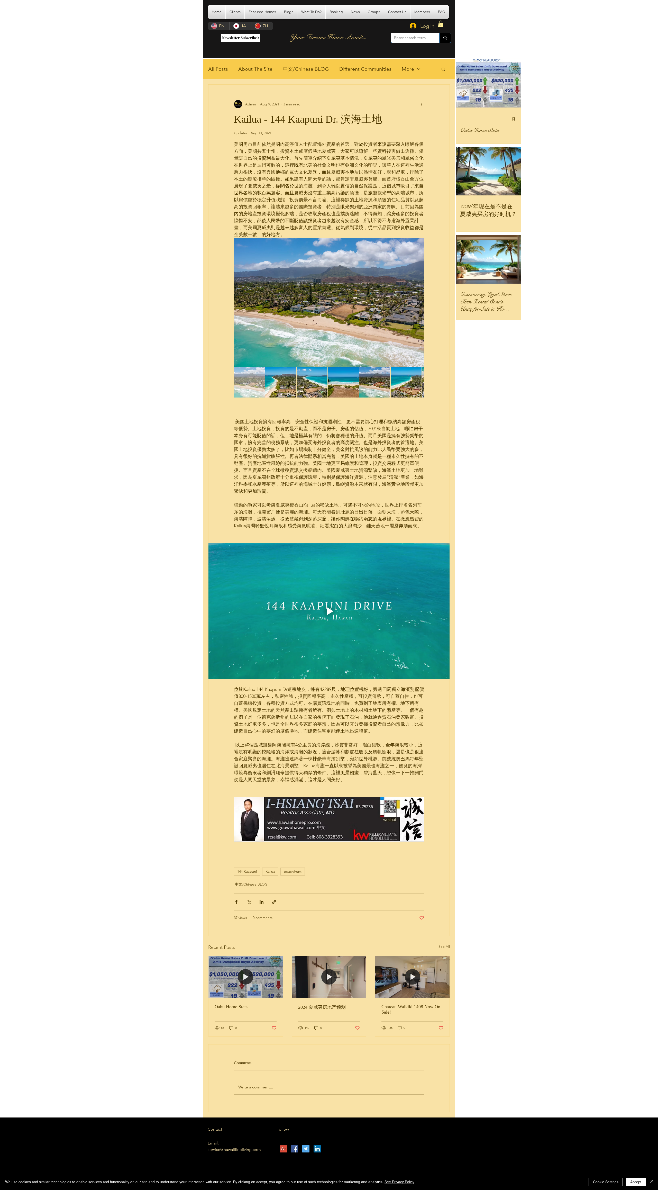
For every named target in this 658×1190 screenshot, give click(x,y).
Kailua (270, 871)
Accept (635, 1181)
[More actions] (421, 104)
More (408, 69)
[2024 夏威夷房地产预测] (329, 977)
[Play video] (329, 611)
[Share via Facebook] (236, 901)
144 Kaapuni (247, 871)
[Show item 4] (343, 382)
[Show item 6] (406, 382)
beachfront (292, 871)
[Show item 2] (280, 382)
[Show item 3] (312, 382)
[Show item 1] (249, 382)
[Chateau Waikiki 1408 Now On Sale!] (412, 977)
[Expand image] (329, 302)
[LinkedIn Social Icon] (317, 1148)
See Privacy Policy (399, 1181)
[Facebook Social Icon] (294, 1148)
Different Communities (365, 69)
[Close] (652, 1182)
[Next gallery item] (418, 303)
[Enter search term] (445, 38)
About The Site (255, 69)
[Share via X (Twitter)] (248, 901)
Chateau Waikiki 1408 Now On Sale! (410, 1009)
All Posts (218, 69)
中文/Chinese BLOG (306, 69)
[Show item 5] (374, 382)
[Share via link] (274, 901)
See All (444, 946)
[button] (262, 12)
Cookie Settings (605, 1181)
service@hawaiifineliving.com (234, 1149)
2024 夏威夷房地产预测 (322, 1007)
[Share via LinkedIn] (261, 901)
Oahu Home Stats (231, 1006)
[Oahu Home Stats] (245, 977)
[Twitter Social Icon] (305, 1148)
